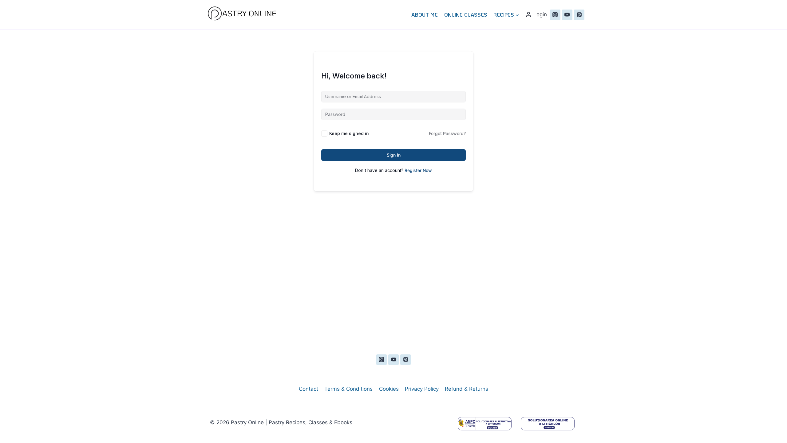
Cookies (389, 389)
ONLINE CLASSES (465, 14)
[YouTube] (567, 15)
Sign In (394, 155)
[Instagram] (555, 15)
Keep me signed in (349, 133)
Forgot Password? (447, 133)
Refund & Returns (466, 389)
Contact (308, 389)
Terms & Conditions (348, 389)
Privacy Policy (422, 389)
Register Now (418, 170)
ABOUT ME (424, 14)
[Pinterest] (579, 15)
